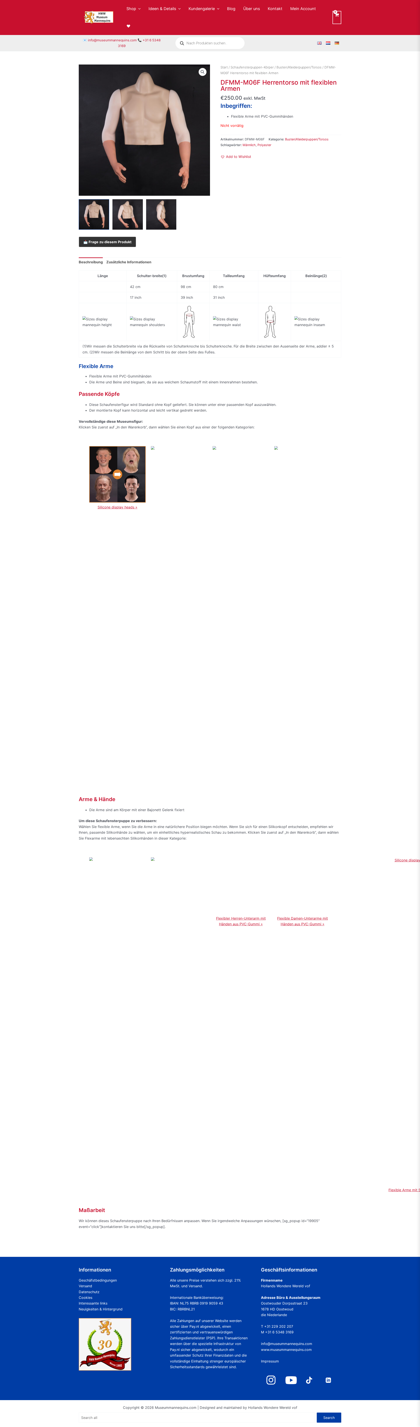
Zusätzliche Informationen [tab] (128, 262)
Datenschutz (89, 1292)
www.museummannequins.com (286, 1349)
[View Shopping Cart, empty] (336, 17)
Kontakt (275, 8)
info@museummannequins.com (112, 40)
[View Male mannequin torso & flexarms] (94, 214)
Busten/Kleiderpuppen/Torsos (299, 67)
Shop (131, 8)
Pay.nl (194, 1326)
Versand (85, 1286)
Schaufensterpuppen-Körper (252, 67)
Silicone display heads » (117, 507)
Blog (231, 8)
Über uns (251, 8)
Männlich (249, 145)
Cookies (85, 1297)
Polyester (264, 145)
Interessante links (93, 1303)
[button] (138, 8)
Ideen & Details (162, 8)
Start (224, 67)
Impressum (270, 1361)
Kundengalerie (202, 8)
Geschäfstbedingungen (98, 1280)
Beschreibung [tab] (91, 262)
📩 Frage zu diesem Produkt (107, 242)
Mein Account (303, 8)
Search (329, 1417)
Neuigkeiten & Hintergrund (100, 1309)
